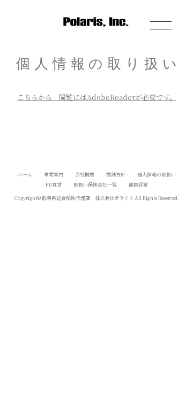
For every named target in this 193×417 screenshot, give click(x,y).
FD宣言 (54, 184)
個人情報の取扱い (156, 174)
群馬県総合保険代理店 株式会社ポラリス (87, 198)
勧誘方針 (115, 174)
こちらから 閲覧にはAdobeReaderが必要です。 (96, 97)
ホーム (25, 174)
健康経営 (138, 184)
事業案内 (53, 174)
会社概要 (84, 174)
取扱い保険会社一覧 (95, 184)
